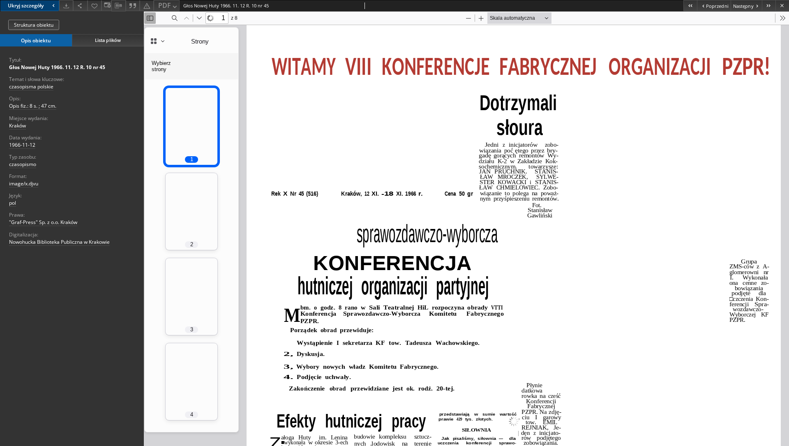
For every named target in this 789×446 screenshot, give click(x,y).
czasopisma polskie (31, 86)
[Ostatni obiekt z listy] (768, 5)
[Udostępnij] (80, 5)
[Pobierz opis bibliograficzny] (118, 6)
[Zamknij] (782, 5)
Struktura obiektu (33, 24)
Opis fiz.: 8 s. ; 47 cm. (32, 105)
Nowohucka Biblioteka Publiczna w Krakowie (59, 241)
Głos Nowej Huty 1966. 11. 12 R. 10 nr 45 (57, 67)
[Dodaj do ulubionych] (95, 5)
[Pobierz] (66, 5)
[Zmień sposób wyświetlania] (106, 5)
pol (12, 202)
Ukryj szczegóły (26, 5)
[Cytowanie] (133, 5)
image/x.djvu (23, 183)
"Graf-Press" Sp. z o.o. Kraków (43, 222)
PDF (164, 5)
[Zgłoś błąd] (147, 5)
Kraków (17, 125)
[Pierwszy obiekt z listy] (690, 5)
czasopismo (22, 164)
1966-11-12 (22, 144)
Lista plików (108, 40)
